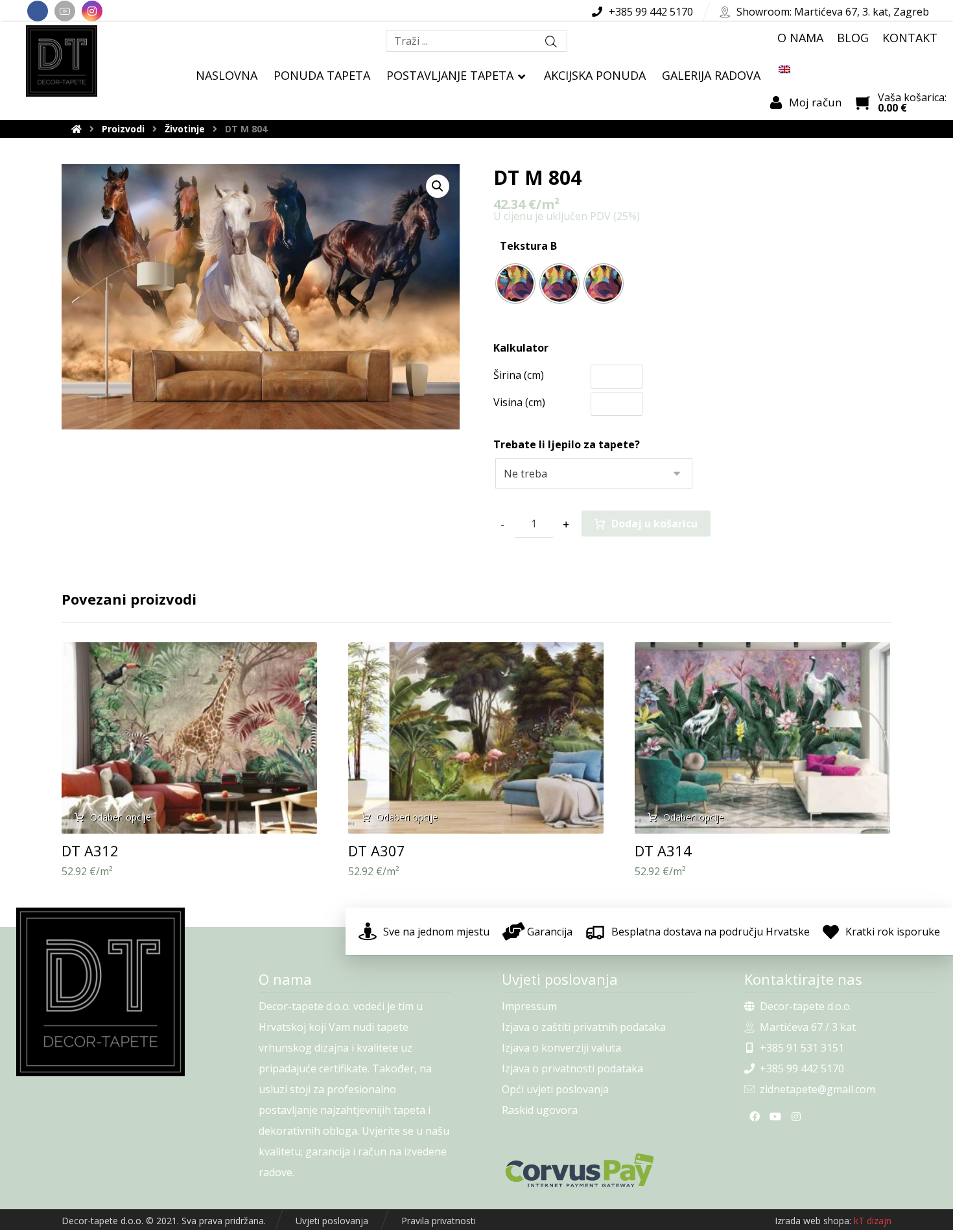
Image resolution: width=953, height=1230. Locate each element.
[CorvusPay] (598, 1170)
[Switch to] (784, 68)
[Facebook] (37, 11)
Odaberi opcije (120, 817)
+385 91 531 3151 (802, 1048)
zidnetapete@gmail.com (817, 1089)
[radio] (515, 283)
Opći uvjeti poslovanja (555, 1089)
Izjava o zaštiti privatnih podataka (584, 1027)
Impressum (529, 1006)
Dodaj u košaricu (654, 523)
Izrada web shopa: (813, 1220)
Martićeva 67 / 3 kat (808, 1027)
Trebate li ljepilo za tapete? (566, 444)
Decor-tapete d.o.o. (806, 1006)
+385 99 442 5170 (802, 1068)
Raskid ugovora (540, 1110)
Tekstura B (528, 246)
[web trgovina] (61, 61)
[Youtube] (64, 11)
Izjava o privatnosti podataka (572, 1068)
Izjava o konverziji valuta (561, 1048)
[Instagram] (92, 11)
